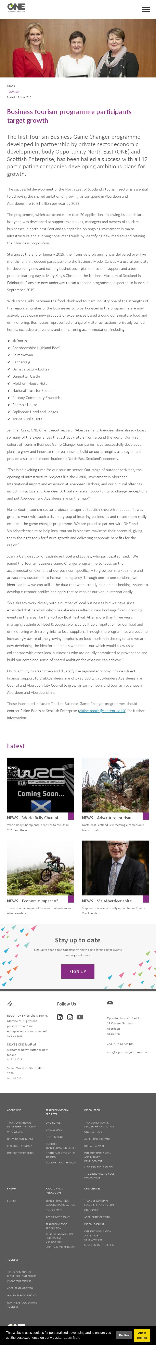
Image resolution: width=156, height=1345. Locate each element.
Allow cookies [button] (141, 1335)
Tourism (13, 91)
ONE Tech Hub (55, 1136)
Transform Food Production (56, 1226)
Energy (11, 1188)
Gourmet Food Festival (61, 1162)
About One (14, 1110)
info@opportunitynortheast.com (128, 1052)
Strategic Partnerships (99, 1166)
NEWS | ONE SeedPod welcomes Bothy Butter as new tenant (27, 1049)
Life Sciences (92, 1188)
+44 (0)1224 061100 (120, 1044)
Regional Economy (19, 1146)
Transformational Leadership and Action (22, 1124)
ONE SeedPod (54, 1129)
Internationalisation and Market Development (97, 1157)
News (11, 85)
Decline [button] (124, 1335)
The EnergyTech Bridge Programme (99, 1175)
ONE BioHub (53, 1122)
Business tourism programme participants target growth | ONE (16, 9)
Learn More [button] (72, 1337)
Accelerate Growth (97, 1138)
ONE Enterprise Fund (20, 1153)
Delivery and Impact (20, 1138)
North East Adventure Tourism (60, 1155)
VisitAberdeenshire (19, 1281)
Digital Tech (92, 1110)
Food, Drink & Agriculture (54, 1190)
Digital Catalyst (94, 1146)
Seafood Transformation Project (62, 1146)
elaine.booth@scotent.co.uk (102, 710)
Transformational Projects (58, 1112)
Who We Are (15, 1131)
